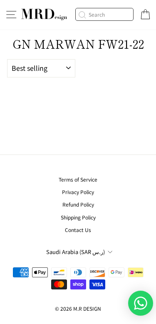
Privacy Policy (78, 191)
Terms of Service (78, 179)
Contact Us (78, 229)
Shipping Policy (78, 217)
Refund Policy (78, 204)
